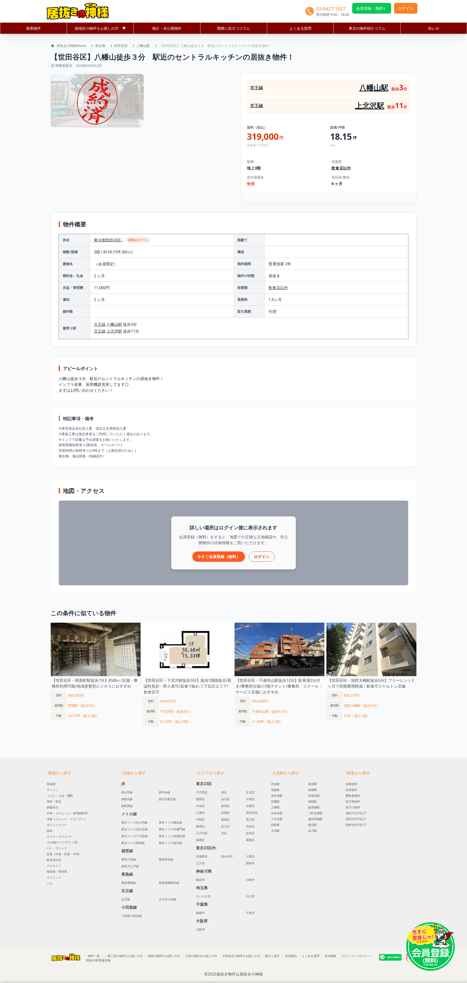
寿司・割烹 (54, 801)
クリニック (54, 877)
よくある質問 (300, 28)
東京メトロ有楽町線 (172, 836)
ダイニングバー (57, 825)
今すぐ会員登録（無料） (218, 556)
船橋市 (200, 913)
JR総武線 (127, 799)
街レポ (433, 28)
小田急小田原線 (131, 916)
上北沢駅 (369, 105)
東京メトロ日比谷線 (134, 829)
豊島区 (225, 820)
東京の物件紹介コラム (367, 28)
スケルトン (54, 866)
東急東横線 (128, 883)
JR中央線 (164, 792)
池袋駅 (275, 790)
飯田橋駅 (314, 807)
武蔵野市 (202, 857)
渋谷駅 (275, 784)
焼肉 (50, 831)
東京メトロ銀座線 (170, 822)
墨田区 (200, 799)
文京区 (250, 792)
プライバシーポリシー (355, 956)
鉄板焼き (52, 807)
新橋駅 (312, 790)
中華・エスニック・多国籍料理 (67, 813)
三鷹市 (250, 857)
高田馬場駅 (315, 819)
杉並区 (250, 833)
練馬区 (200, 826)
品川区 (225, 799)
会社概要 (330, 956)
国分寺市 (227, 857)
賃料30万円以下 (356, 825)
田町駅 (275, 825)
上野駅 (275, 807)
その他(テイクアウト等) (62, 842)
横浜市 (200, 880)
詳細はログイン (138, 240)
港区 (224, 792)
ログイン (405, 8)
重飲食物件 (353, 796)
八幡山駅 (143, 45)
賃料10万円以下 (356, 813)
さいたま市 (203, 896)
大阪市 (200, 929)
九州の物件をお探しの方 (201, 956)
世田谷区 (121, 45)
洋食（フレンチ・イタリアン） (67, 819)
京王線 (256, 87)
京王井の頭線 (167, 899)
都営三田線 (128, 859)
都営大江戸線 (130, 866)
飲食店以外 (341, 168)
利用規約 (291, 956)
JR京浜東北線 (167, 799)
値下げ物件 (353, 807)
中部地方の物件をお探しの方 (241, 956)
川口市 (250, 896)
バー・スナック (57, 848)
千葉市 (250, 913)
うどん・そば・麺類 (60, 796)
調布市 (250, 863)
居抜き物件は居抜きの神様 (239, 974)
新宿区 (225, 806)
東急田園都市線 (169, 883)
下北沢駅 (277, 819)
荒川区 (250, 820)
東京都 (100, 45)
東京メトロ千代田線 (134, 836)
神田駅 (312, 801)
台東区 (250, 806)
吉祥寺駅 (277, 813)
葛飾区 (250, 840)
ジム (50, 883)
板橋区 (200, 840)
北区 (224, 833)
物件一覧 (94, 956)
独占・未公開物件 (166, 28)
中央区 (200, 806)
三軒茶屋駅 (315, 813)
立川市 (200, 863)
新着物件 (33, 28)
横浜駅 (312, 825)
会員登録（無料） (371, 8)
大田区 (250, 799)
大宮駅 (275, 831)
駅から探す (272, 956)
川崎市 (250, 880)
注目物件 (351, 790)
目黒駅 (275, 801)
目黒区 (225, 813)
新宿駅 (312, 784)
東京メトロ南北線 (170, 843)
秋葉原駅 (314, 796)
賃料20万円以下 (356, 819)
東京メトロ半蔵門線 (172, 829)
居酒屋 (51, 784)
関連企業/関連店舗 (98, 960)
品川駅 (312, 831)
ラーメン (52, 790)
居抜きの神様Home (71, 45)
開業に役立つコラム (233, 28)
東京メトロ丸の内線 (134, 822)
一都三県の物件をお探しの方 (124, 956)
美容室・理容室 (57, 871)
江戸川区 (202, 833)
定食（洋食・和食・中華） (64, 854)
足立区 (225, 826)
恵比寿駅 (277, 796)
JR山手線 (127, 792)
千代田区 (202, 792)
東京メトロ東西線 (133, 843)
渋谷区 (250, 826)
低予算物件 (353, 801)
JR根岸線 (127, 806)
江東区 (200, 813)
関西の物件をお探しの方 (164, 956)
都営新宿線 (166, 859)
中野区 (200, 820)
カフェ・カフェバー (60, 836)
